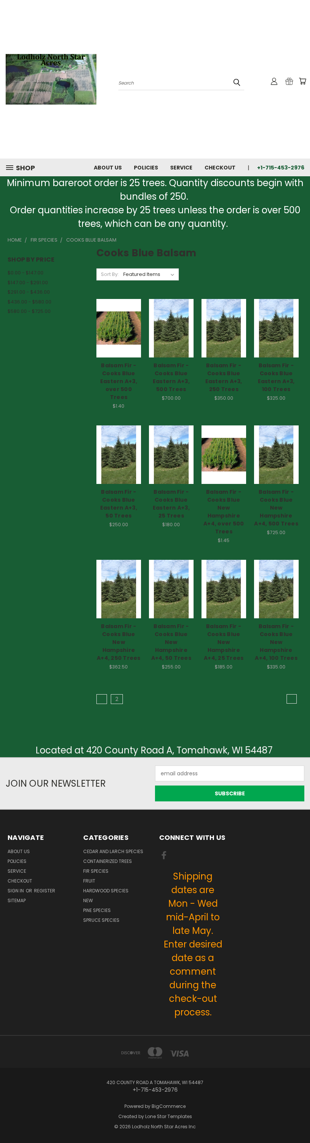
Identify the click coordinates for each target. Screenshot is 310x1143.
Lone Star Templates (168, 1116)
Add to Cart (118, 341)
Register (44, 890)
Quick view (119, 313)
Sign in (16, 890)
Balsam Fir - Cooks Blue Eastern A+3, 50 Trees (118, 503)
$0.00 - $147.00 (25, 272)
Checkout (220, 167)
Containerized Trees (107, 861)
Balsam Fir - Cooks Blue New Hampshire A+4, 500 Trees (276, 507)
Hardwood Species (106, 890)
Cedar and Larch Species (113, 851)
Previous (298, 1119)
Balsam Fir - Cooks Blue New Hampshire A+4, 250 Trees (119, 642)
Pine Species (97, 910)
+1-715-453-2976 (280, 167)
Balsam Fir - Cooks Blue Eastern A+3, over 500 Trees (118, 381)
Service (181, 167)
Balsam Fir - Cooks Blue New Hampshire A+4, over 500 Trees (223, 511)
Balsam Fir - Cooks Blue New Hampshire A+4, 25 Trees (223, 642)
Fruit (89, 881)
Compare (116, 327)
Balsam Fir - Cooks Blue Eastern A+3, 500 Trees (171, 377)
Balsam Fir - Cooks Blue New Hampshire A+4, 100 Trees (276, 642)
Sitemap (17, 900)
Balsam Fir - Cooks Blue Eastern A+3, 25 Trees (171, 503)
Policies (146, 167)
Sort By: (110, 274)
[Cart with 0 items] (302, 81)
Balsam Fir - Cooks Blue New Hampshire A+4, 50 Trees (171, 642)
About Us (108, 167)
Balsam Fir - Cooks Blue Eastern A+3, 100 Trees (276, 377)
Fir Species (95, 871)
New (88, 900)
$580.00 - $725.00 (29, 311)
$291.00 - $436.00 (29, 292)
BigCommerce (169, 1106)
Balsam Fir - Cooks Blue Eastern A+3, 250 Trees (223, 377)
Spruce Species (101, 920)
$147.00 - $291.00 (28, 282)
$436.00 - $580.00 (29, 301)
